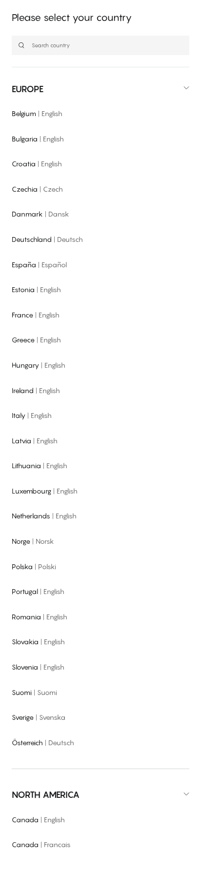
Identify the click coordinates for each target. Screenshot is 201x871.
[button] (100, 89)
